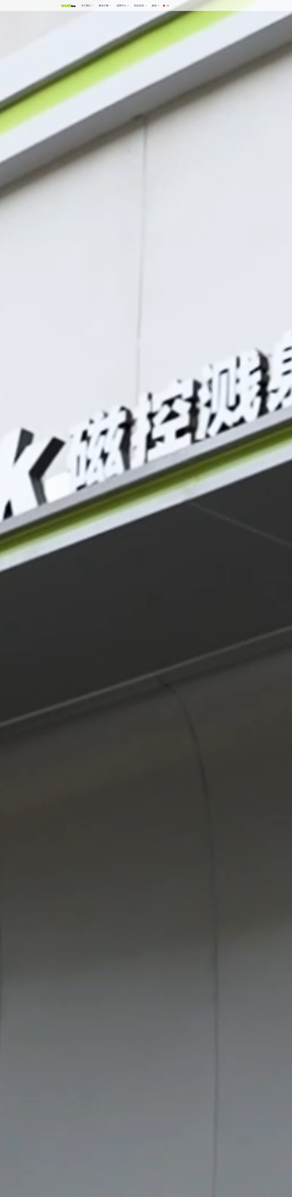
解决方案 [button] (104, 5)
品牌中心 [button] (121, 5)
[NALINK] (68, 5)
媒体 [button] (154, 5)
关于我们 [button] (86, 5)
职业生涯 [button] (139, 5)
